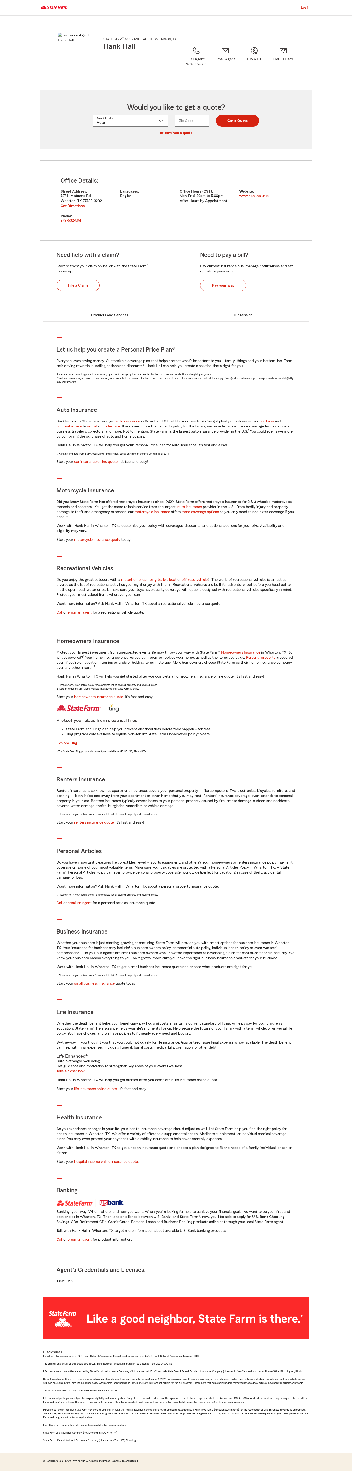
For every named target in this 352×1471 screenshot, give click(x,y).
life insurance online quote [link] (95, 1089)
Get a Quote (237, 121)
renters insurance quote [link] (94, 822)
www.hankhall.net (254, 196)
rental (92, 426)
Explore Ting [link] (67, 743)
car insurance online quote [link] (96, 462)
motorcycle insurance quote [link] (97, 540)
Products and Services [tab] (109, 315)
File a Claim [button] (78, 285)
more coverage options (200, 512)
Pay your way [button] (223, 285)
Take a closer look (71, 1071)
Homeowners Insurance (240, 652)
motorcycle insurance (152, 512)
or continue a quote (176, 133)
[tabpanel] (176, 200)
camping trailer (154, 580)
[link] (225, 62)
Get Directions (73, 206)
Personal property (260, 657)
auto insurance (128, 421)
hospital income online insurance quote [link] (106, 1162)
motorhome (131, 580)
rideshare (112, 426)
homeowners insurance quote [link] (98, 697)
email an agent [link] (80, 612)
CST (207, 191)
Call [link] (59, 612)
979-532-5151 (71, 220)
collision (267, 421)
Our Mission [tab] (243, 315)
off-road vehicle (195, 580)
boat (172, 580)
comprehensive (69, 426)
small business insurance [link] (94, 983)
